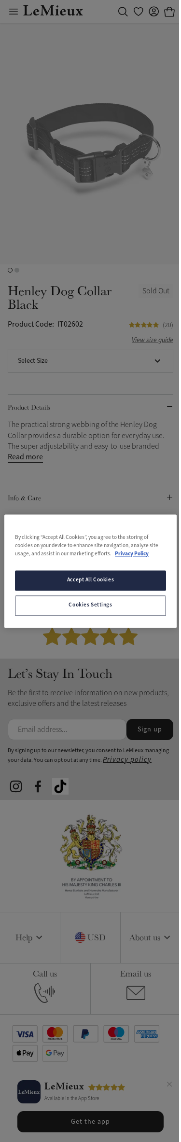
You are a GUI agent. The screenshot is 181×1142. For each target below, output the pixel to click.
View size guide (152, 340)
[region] (90, 571)
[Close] (169, 1085)
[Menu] (13, 11)
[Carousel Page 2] (16, 270)
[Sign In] (154, 11)
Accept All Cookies (90, 580)
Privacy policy (127, 760)
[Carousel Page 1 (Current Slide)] (10, 270)
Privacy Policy (132, 554)
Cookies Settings (90, 605)
